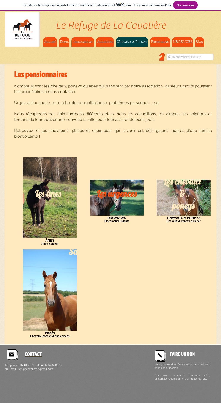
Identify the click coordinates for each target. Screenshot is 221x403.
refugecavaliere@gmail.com (35, 369)
